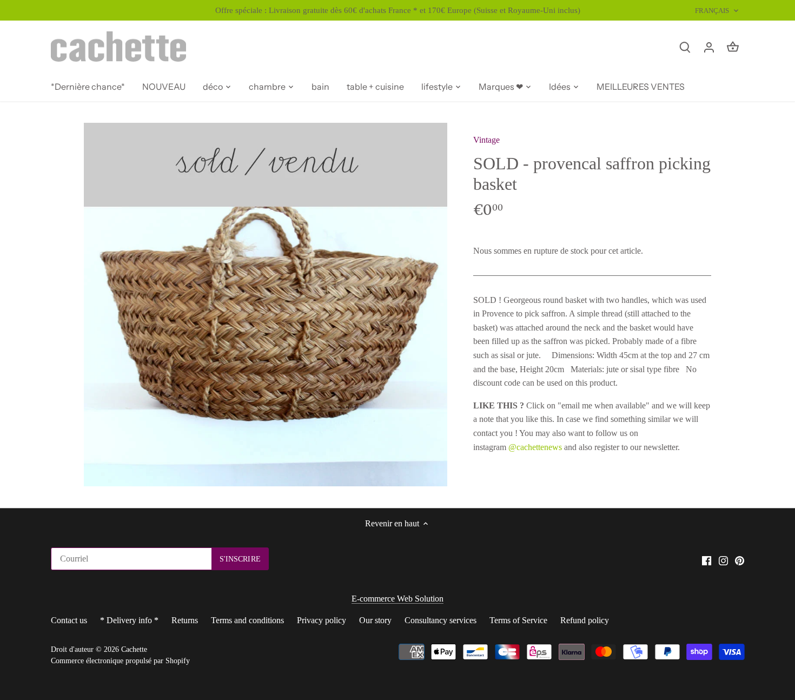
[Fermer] (758, 545)
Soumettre (716, 645)
